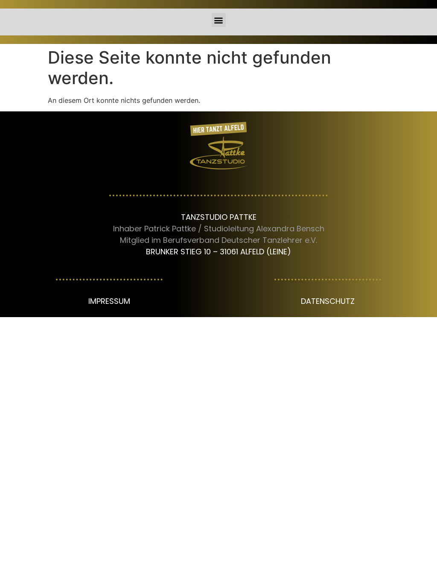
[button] (219, 20)
